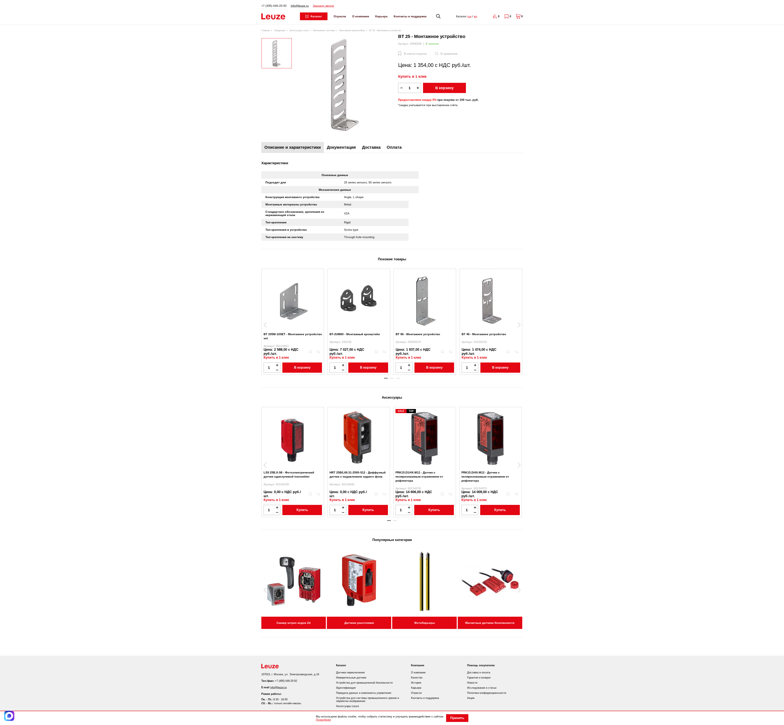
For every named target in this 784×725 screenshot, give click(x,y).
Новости (472, 682)
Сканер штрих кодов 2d (293, 622)
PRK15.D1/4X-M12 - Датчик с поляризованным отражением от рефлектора (419, 476)
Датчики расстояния (359, 622)
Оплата (394, 147)
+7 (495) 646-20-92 (274, 5)
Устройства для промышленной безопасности (364, 682)
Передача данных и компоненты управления (363, 692)
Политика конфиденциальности (486, 692)
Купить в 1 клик (412, 76)
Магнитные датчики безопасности (489, 622)
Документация (341, 147)
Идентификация (346, 687)
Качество (416, 677)
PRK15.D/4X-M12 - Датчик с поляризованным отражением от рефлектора (485, 476)
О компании (360, 16)
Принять (457, 718)
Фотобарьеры (424, 622)
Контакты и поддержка (410, 16)
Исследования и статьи (481, 687)
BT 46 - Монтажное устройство (484, 334)
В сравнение (449, 53)
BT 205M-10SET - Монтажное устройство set (293, 336)
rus (469, 16)
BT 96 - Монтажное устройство (418, 334)
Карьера (381, 16)
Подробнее (323, 719)
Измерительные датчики (351, 677)
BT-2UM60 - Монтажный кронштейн (355, 334)
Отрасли (340, 16)
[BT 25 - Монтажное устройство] (345, 85)
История (416, 682)
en (475, 16)
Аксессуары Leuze (347, 706)
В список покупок (415, 53)
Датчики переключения (350, 672)
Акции (470, 698)
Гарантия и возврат (479, 677)
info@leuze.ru (300, 5)
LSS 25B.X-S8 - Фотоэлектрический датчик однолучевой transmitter (289, 474)
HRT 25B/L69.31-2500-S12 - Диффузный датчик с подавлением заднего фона (358, 474)
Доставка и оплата (478, 672)
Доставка (371, 147)
